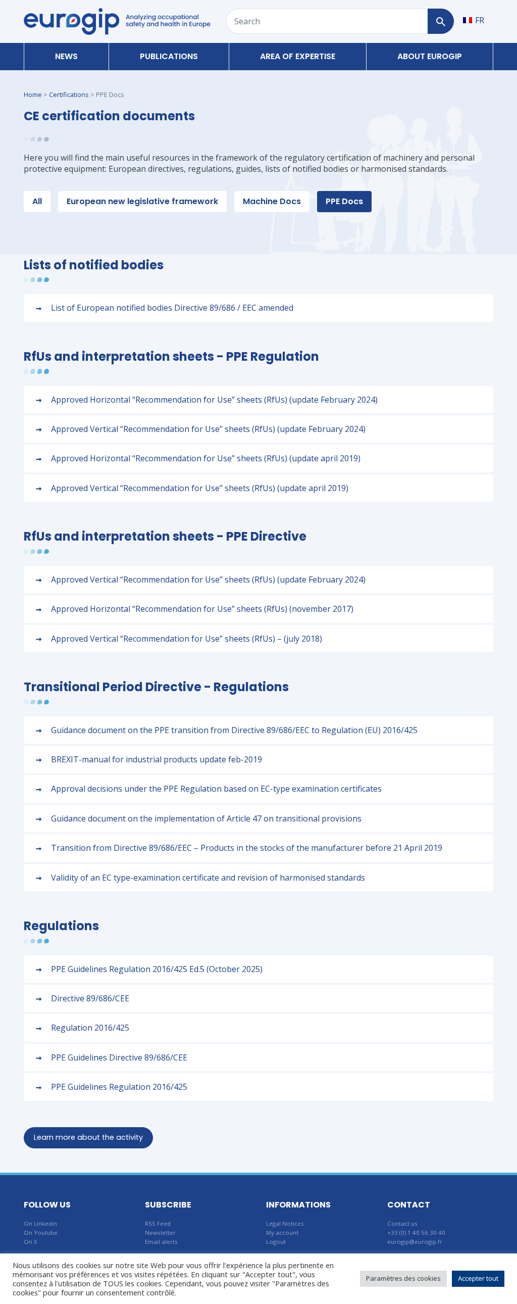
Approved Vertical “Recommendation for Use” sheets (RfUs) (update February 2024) (208, 428)
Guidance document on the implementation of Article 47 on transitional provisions (206, 818)
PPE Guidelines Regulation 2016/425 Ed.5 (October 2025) (157, 969)
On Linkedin (40, 1223)
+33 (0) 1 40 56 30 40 (416, 1232)
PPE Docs (344, 201)
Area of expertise (297, 56)
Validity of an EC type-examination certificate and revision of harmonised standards (208, 877)
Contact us (402, 1223)
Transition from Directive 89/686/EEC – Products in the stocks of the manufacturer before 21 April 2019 (246, 847)
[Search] (440, 21)
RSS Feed (158, 1223)
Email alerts (161, 1241)
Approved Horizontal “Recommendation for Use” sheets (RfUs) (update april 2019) (205, 458)
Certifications (69, 94)
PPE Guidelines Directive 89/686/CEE (119, 1057)
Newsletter (160, 1232)
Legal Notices (285, 1223)
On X (30, 1241)
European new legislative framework (142, 201)
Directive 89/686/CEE (90, 998)
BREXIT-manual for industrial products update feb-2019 (156, 759)
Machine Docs (272, 201)
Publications (169, 56)
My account (282, 1232)
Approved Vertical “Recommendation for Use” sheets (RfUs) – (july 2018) (186, 638)
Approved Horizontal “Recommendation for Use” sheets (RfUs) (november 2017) (202, 608)
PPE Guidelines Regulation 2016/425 (119, 1086)
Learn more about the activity (88, 1137)
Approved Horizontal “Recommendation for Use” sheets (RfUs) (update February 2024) (214, 399)
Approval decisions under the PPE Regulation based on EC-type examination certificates (216, 788)
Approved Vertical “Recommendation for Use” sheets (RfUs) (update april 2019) (199, 488)
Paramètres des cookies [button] (403, 1278)
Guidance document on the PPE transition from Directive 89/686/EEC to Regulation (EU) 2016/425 (234, 730)
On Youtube (41, 1232)
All (37, 201)
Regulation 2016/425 (90, 1027)
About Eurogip (429, 56)
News (66, 56)
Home (33, 94)
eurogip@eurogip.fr (414, 1241)
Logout (276, 1241)
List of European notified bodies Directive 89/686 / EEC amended (172, 307)
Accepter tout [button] (478, 1278)
